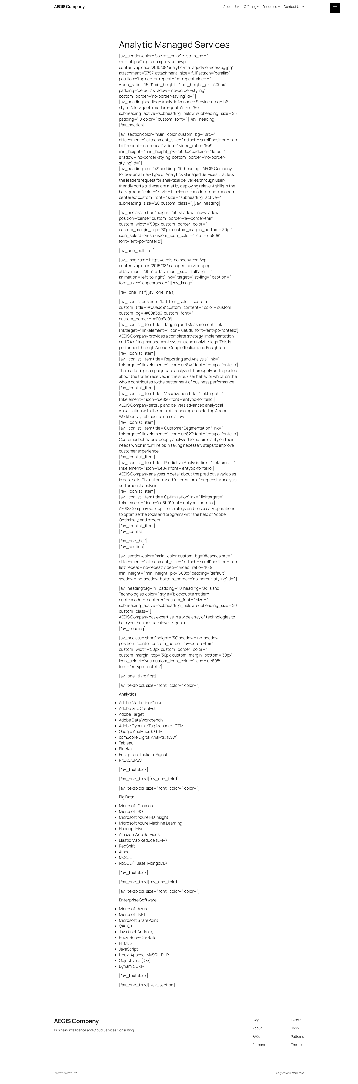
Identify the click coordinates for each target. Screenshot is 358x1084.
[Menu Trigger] (335, 8)
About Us (230, 6)
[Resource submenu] (279, 7)
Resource (270, 6)
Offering (250, 6)
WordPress (297, 1073)
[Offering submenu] (258, 7)
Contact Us (292, 6)
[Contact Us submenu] (303, 7)
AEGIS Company (69, 6)
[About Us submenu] (239, 7)
